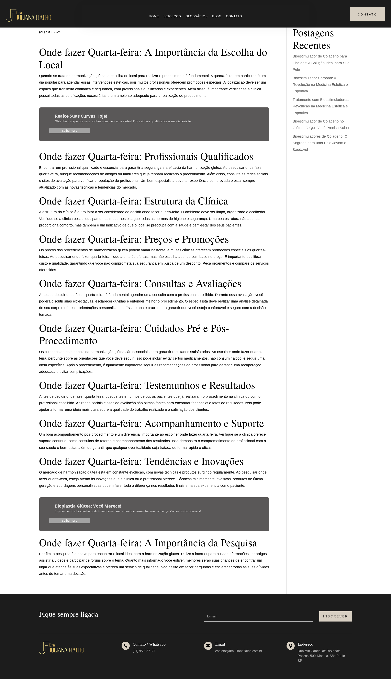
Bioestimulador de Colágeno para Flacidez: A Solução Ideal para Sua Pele (321, 63)
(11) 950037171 (144, 651)
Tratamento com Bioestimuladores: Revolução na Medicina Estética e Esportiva (321, 106)
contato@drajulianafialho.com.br (238, 651)
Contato (234, 16)
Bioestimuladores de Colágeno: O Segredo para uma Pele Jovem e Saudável (320, 143)
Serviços (172, 16)
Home (154, 16)
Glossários (197, 16)
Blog (217, 16)
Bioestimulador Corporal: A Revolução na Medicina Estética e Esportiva (320, 84)
